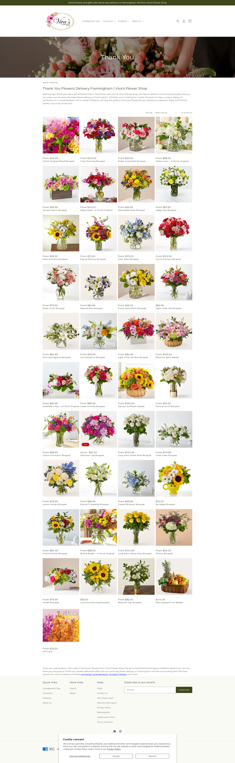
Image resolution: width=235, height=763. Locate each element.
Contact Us (102, 693)
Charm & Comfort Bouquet (56, 455)
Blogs (72, 693)
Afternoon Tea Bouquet (92, 455)
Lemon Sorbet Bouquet (55, 504)
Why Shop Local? (105, 698)
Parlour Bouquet (164, 553)
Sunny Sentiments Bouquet (132, 308)
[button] (109, 21)
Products (47, 698)
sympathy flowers (117, 674)
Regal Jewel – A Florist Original (96, 210)
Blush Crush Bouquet (54, 308)
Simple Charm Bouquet (55, 210)
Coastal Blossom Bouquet (131, 504)
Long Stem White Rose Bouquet (134, 455)
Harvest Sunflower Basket (131, 406)
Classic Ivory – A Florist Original (172, 161)
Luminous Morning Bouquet (94, 602)
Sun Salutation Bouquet (92, 357)
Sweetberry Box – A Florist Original (61, 406)
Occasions (47, 693)
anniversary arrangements (94, 674)
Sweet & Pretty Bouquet (92, 406)
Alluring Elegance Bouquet (56, 357)
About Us (47, 703)
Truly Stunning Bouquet (92, 161)
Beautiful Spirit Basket (167, 357)
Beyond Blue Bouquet (91, 308)
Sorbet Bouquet (51, 602)
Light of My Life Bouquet (168, 308)
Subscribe (184, 690)
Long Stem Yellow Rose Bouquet (135, 553)
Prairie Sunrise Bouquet (55, 553)
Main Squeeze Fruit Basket (169, 602)
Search (73, 688)
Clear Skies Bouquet (128, 259)
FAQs (99, 688)
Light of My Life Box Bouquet (133, 357)
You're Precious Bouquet (168, 259)
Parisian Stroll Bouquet (168, 406)
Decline (152, 756)
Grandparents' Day (51, 688)
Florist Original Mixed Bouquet (59, 161)
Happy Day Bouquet (166, 210)
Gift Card (47, 651)
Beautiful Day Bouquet (130, 602)
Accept (116, 756)
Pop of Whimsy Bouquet (93, 259)
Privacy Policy (114, 749)
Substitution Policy (106, 717)
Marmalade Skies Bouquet (131, 210)
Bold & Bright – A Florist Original (97, 553)
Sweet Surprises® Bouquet (132, 161)
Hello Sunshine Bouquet (55, 259)
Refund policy (103, 712)
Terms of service (105, 722)
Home (45, 83)
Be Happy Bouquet (165, 504)
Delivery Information (107, 703)
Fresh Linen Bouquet (166, 455)
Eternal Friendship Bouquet (94, 504)
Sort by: (149, 112)
